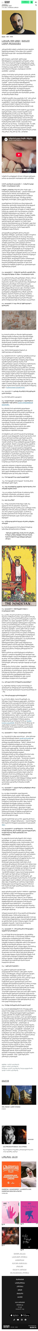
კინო (10, 6)
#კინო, (7, 37)
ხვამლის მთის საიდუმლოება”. (15, 387)
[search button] (36, 5)
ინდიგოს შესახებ (20, 1254)
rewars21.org (20, 1309)
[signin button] (31, 2)
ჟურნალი (20, 1294)
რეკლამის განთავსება (19, 1263)
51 (4, 1245)
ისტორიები (20, 1279)
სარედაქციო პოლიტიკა (19, 1257)
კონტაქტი (19, 1267)
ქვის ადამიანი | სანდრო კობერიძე (11, 1107)
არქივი (19, 1297)
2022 (37, 1249)
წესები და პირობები (20, 1270)
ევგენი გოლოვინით (25, 738)
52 (23, 1224)
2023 (18, 1224)
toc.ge (20, 1307)
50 (23, 1250)
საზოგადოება (20, 1283)
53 (4, 1224)
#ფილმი (11, 37)
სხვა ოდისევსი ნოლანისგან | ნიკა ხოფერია (15, 1147)
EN (36, 2)
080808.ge (20, 1305)
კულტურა (5, 5)
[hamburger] (2, 1)
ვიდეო (20, 1290)
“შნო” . (4, 825)
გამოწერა (25, 2)
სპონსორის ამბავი (10, 1157)
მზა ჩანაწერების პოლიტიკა (19, 1273)
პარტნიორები (19, 1260)
